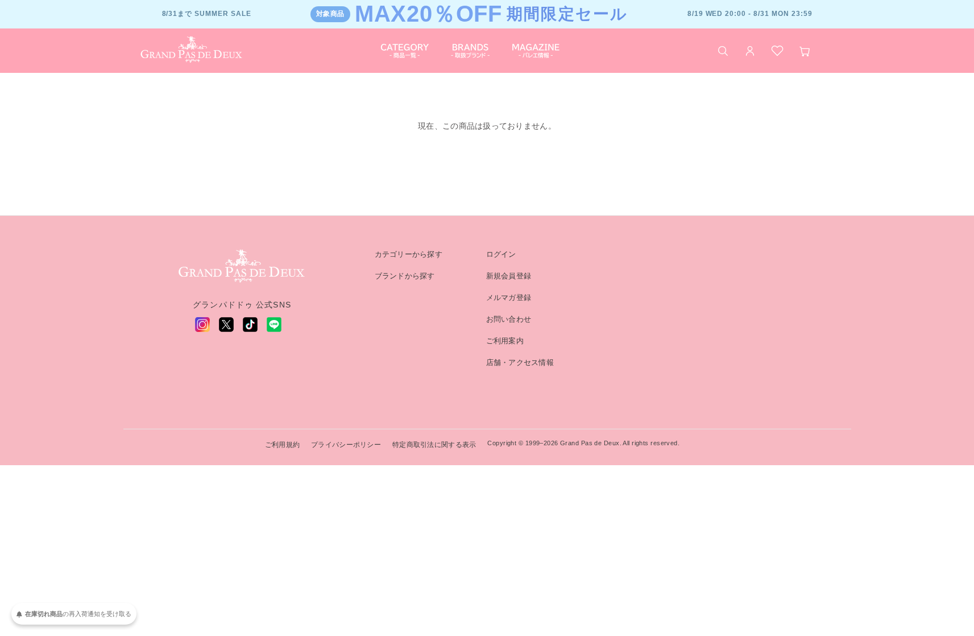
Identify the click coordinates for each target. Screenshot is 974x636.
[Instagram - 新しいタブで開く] (202, 325)
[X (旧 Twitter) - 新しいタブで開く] (226, 325)
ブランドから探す (405, 276)
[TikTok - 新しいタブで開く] (250, 325)
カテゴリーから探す (409, 254)
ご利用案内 (505, 341)
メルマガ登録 (509, 297)
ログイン (501, 254)
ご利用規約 (282, 445)
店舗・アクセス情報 (520, 362)
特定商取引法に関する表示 (434, 445)
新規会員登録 (509, 276)
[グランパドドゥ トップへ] (242, 266)
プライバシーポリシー (346, 445)
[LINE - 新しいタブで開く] (274, 325)
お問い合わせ (509, 319)
